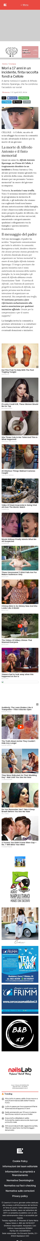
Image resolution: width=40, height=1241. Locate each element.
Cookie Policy (20, 1161)
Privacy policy (20, 1196)
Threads (18, 102)
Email (28, 102)
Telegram (7, 102)
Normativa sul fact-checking (20, 1185)
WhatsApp (24, 98)
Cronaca (12, 64)
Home (4, 64)
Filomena (6, 92)
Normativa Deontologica (20, 1180)
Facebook (13, 98)
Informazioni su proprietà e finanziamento (20, 1173)
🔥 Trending (7, 1094)
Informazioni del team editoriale (20, 1166)
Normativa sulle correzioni (20, 1190)
